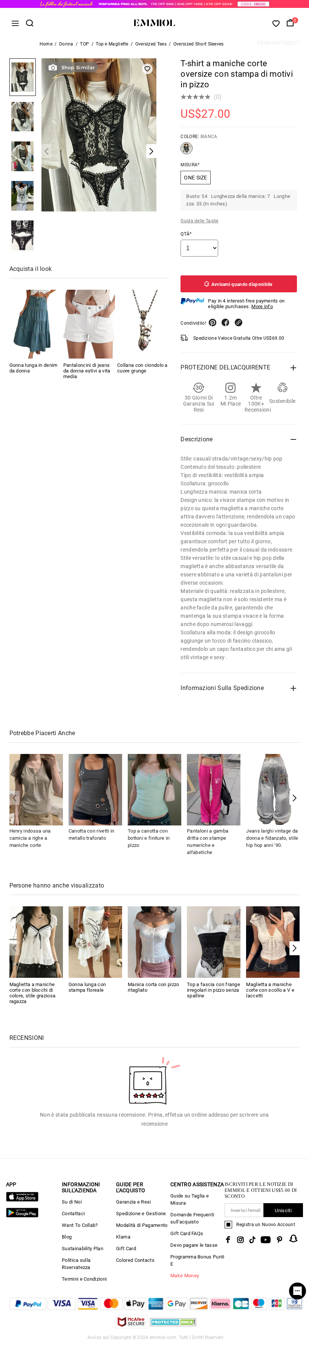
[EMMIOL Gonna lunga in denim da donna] (35, 324)
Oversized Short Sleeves (198, 44)
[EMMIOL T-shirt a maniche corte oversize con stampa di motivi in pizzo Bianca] (186, 151)
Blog (67, 1237)
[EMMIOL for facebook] (228, 1240)
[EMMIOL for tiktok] (252, 1240)
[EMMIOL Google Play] (22, 1216)
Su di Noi (72, 1202)
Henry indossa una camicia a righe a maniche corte (30, 838)
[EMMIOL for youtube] (266, 1240)
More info (262, 306)
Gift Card (126, 1248)
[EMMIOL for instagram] (240, 1240)
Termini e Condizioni (84, 1279)
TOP (84, 44)
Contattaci (73, 1213)
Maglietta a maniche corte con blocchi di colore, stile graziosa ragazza (32, 993)
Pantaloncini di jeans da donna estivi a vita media (86, 370)
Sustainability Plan (82, 1248)
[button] (294, 798)
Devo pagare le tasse (193, 1245)
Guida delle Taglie (199, 220)
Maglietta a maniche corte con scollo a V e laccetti (270, 990)
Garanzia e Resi (133, 1202)
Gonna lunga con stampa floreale (87, 987)
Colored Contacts (135, 1260)
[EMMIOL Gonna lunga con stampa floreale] (95, 941)
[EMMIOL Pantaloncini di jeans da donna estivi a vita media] (89, 324)
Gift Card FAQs (186, 1233)
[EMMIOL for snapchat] (293, 1238)
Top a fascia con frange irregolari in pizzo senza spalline (213, 990)
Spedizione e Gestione (141, 1213)
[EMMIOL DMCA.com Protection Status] (173, 1326)
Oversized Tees (151, 44)
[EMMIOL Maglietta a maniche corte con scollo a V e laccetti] (273, 941)
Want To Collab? (80, 1225)
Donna (66, 44)
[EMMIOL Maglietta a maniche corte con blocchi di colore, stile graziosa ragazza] (36, 941)
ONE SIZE (195, 178)
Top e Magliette (112, 44)
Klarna (123, 1237)
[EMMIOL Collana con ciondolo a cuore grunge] (143, 324)
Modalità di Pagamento (141, 1225)
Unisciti (283, 1210)
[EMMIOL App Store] (22, 1200)
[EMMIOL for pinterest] (279, 1240)
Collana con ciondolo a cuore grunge (142, 368)
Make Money (184, 1275)
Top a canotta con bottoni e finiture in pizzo (149, 838)
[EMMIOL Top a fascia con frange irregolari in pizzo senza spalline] (213, 941)
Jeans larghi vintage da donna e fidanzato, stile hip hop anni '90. (272, 838)
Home (46, 44)
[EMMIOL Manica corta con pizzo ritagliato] (154, 941)
